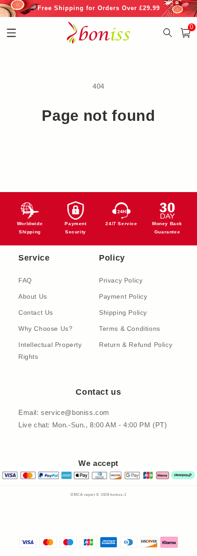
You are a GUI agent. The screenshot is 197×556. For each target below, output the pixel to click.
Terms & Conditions (129, 328)
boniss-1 (118, 494)
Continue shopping (98, 149)
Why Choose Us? (45, 328)
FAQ (25, 280)
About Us (32, 296)
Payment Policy (123, 296)
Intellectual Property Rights (50, 350)
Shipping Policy (123, 312)
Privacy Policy (120, 280)
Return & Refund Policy (135, 344)
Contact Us (35, 312)
